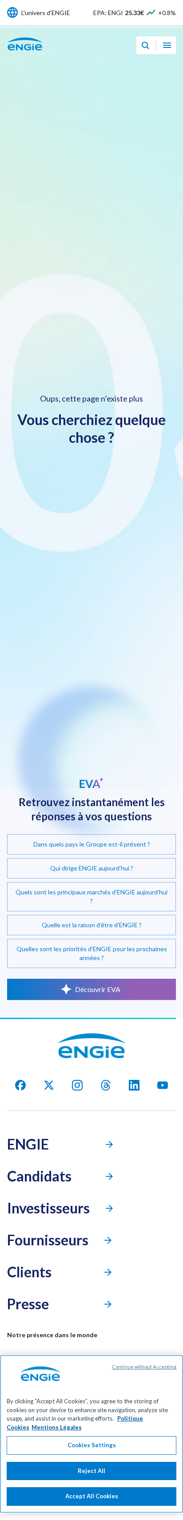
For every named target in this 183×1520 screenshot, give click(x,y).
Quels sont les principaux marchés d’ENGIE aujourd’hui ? (91, 896)
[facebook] (20, 1085)
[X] (49, 1085)
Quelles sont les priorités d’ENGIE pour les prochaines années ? (91, 953)
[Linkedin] (134, 1085)
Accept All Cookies (91, 1496)
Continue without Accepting (144, 1367)
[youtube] (162, 1085)
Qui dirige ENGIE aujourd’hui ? (91, 868)
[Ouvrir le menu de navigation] (167, 45)
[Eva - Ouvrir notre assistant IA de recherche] (145, 45)
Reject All (91, 1470)
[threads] (105, 1085)
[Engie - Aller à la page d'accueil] (25, 53)
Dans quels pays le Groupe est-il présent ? (91, 844)
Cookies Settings (92, 1445)
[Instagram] (77, 1085)
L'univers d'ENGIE (45, 12)
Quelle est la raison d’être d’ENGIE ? (92, 925)
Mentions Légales (57, 1427)
